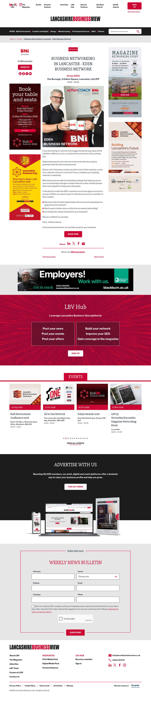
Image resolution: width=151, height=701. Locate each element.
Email (80, 583)
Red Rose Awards (100, 6)
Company (37, 594)
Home (12, 39)
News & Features (84, 6)
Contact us (14, 677)
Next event (99, 257)
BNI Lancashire (78, 252)
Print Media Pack (50, 659)
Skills (93, 31)
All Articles (57, 686)
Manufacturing (64, 31)
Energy (53, 31)
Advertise (64, 5)
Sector (80, 571)
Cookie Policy (30, 686)
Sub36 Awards (116, 6)
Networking (73, 49)
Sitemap (69, 686)
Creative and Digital (40, 31)
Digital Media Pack (50, 663)
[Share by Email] (83, 244)
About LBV (13, 6)
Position (36, 583)
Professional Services (80, 31)
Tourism (101, 31)
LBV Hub (72, 6)
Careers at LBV (16, 672)
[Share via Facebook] (78, 243)
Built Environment (23, 31)
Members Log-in (134, 11)
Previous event (49, 257)
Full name (37, 571)
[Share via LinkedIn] (68, 243)
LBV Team (14, 668)
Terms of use (44, 686)
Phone (80, 594)
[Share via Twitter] (73, 243)
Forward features (47, 6)
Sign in (79, 663)
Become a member (84, 659)
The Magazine (26, 6)
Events (38, 5)
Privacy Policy (15, 686)
